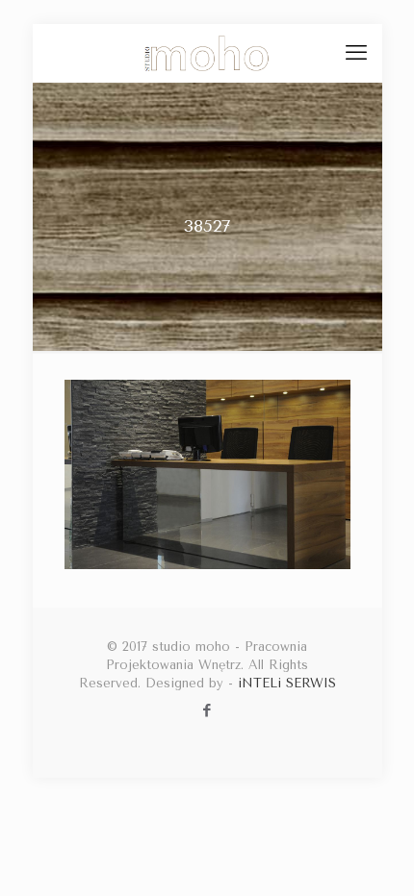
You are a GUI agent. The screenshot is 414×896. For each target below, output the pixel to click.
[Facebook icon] (207, 710)
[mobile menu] (356, 53)
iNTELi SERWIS (287, 683)
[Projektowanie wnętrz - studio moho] (207, 53)
